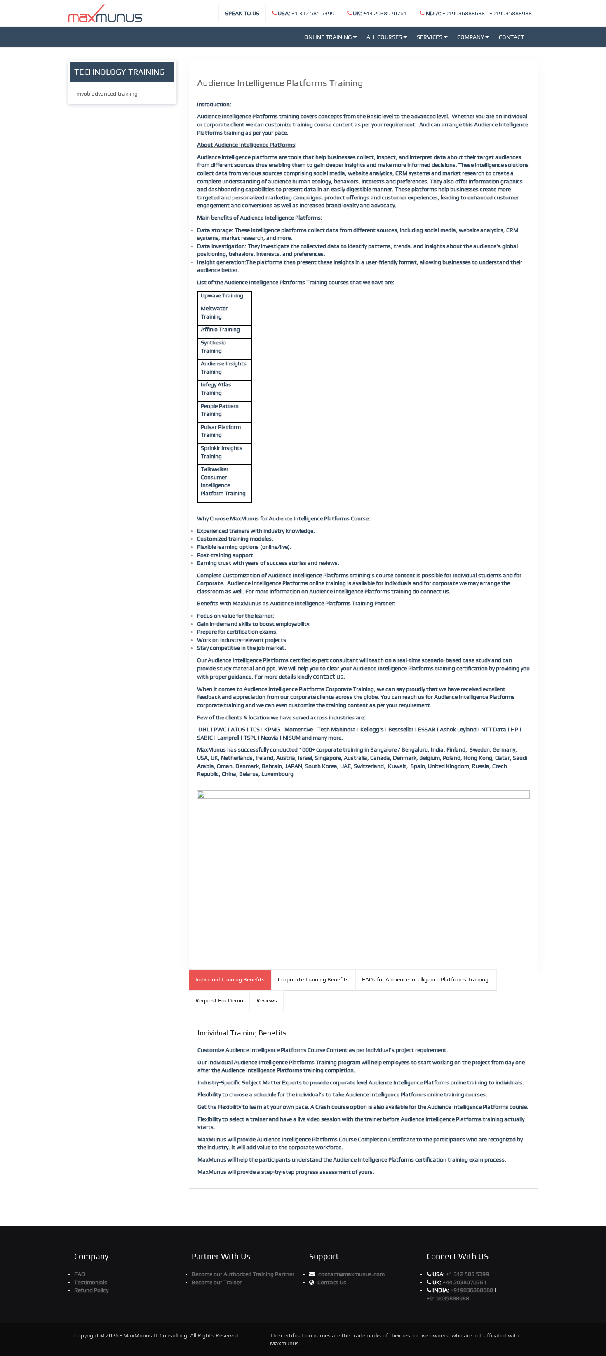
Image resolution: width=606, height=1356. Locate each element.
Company (470, 37)
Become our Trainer (217, 1282)
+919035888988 (510, 13)
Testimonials (90, 1282)
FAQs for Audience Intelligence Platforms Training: (426, 979)
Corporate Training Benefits (313, 979)
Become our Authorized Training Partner (243, 1274)
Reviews (266, 1000)
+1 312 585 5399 (306, 13)
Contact (511, 37)
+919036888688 (454, 13)
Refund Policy (91, 1290)
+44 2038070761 (380, 13)
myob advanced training (107, 93)
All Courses (384, 37)
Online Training (328, 37)
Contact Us (331, 1282)
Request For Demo (219, 1000)
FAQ (79, 1274)
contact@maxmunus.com (351, 1274)
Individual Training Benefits (230, 979)
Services (429, 37)
